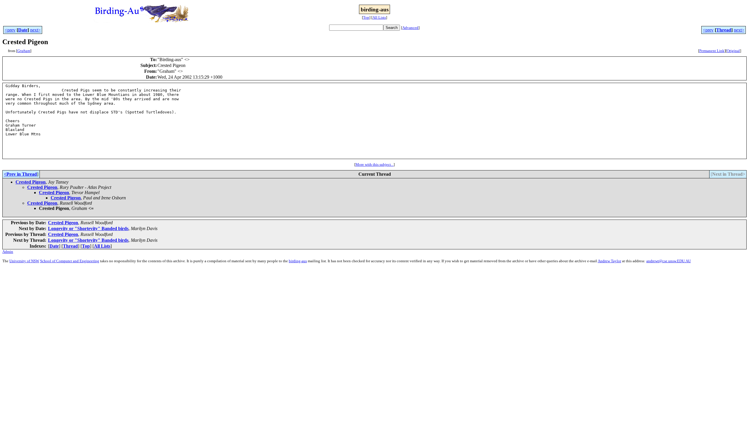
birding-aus (298, 261)
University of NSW (24, 261)
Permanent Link (711, 51)
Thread (723, 29)
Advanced (410, 27)
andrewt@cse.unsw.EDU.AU (668, 261)
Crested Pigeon (31, 182)
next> (35, 29)
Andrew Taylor (609, 261)
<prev (10, 29)
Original (733, 51)
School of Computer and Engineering (69, 261)
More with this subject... (374, 164)
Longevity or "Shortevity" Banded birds (88, 228)
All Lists (379, 17)
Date (23, 29)
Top (366, 17)
